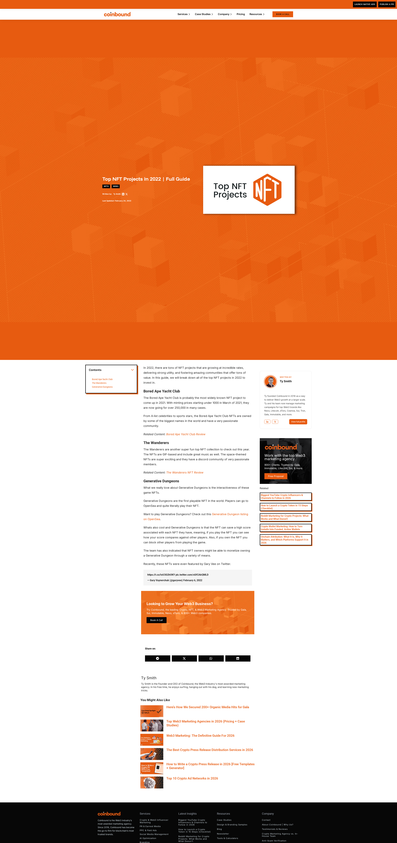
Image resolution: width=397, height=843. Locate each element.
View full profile (298, 421)
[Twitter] (126, 194)
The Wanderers (99, 383)
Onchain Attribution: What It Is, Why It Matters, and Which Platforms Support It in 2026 (284, 539)
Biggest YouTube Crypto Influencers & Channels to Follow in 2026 (282, 497)
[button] (132, 370)
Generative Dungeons (102, 387)
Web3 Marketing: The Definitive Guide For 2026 (200, 735)
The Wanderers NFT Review (184, 472)
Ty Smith (117, 194)
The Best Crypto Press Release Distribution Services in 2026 (209, 750)
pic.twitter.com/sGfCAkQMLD (192, 574)
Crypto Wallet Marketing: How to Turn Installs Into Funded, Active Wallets (281, 528)
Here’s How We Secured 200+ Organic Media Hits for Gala (207, 707)
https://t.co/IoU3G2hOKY (161, 574)
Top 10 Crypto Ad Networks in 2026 (192, 778)
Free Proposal (276, 476)
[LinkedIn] (123, 194)
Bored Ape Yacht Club (102, 379)
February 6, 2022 (192, 580)
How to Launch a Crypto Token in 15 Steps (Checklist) (194, 830)
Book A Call (156, 620)
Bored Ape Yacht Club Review (185, 434)
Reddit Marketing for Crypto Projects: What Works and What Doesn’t (284, 517)
